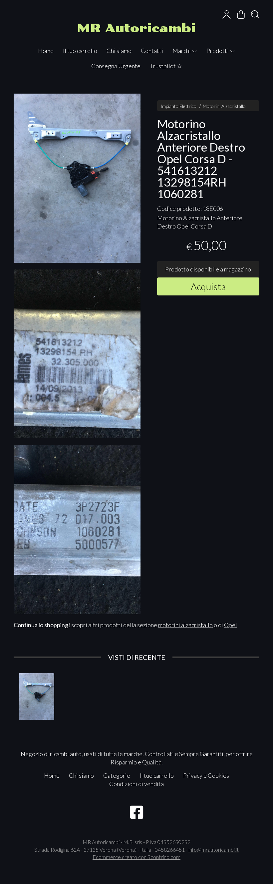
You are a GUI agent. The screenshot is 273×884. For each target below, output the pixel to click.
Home (46, 50)
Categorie (116, 775)
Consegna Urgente (115, 66)
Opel (230, 625)
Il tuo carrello (80, 50)
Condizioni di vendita (136, 783)
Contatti (152, 50)
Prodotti (218, 50)
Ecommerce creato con (136, 857)
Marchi (182, 50)
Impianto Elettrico (178, 106)
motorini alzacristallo (185, 625)
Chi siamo (119, 50)
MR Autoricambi (136, 28)
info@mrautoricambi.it (213, 849)
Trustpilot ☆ (166, 66)
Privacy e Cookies (206, 775)
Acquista (208, 286)
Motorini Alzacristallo (224, 106)
